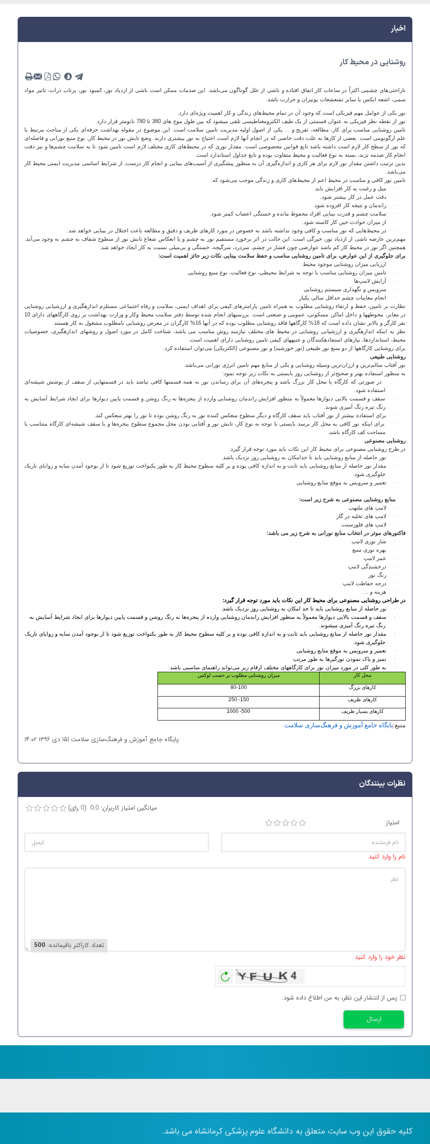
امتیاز (392, 823)
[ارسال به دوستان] (38, 77)
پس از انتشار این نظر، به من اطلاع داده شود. (339, 998)
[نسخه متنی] (29, 77)
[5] (302, 823)
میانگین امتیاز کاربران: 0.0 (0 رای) (112, 808)
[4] (294, 823)
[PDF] (47, 77)
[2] (277, 823)
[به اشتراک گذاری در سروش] (68, 77)
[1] (269, 823)
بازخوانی (225, 974)
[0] (29, 808)
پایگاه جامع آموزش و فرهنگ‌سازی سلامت (338, 725)
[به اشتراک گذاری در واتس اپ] (56, 77)
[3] (285, 823)
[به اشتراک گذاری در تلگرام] (79, 77)
